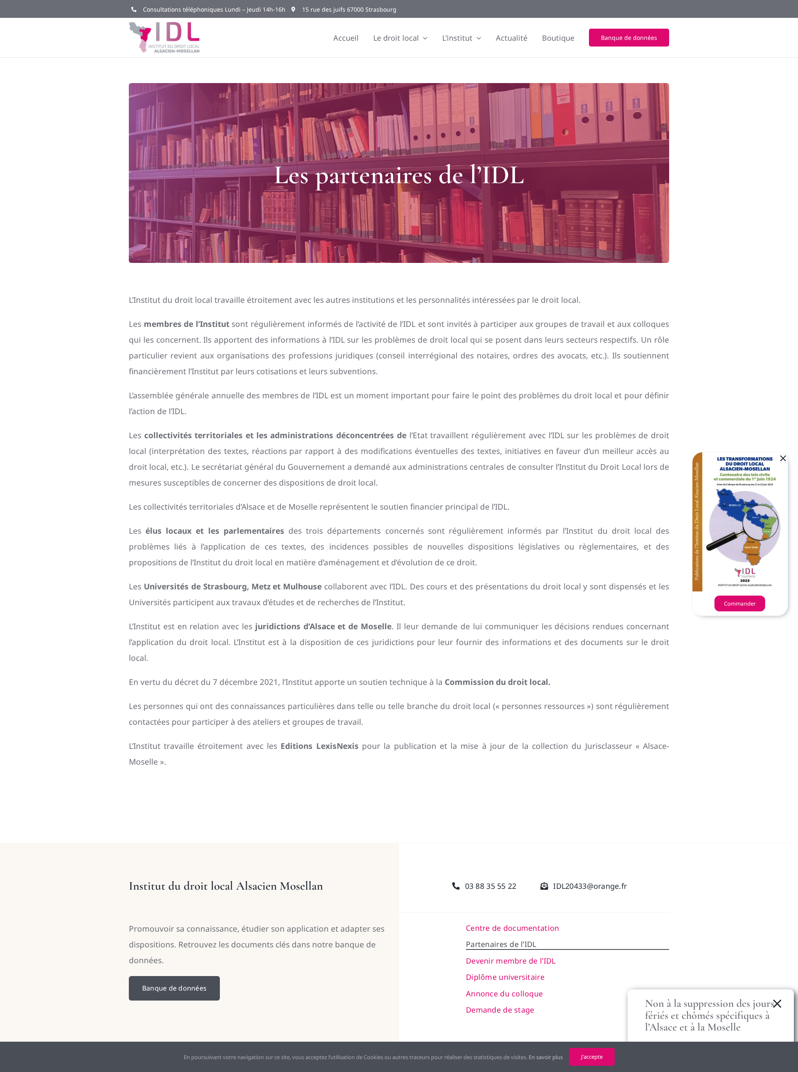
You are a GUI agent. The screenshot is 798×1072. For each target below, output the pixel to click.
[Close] (783, 458)
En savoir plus (546, 1057)
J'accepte (592, 1056)
